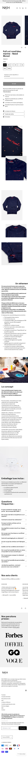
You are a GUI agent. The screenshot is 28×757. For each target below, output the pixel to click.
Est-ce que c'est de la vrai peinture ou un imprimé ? (13, 515)
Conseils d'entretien (5, 696)
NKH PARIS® (8, 742)
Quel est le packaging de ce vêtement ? (12, 538)
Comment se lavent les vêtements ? (11, 519)
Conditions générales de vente (8, 704)
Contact (3, 709)
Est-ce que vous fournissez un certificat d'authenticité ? (12, 534)
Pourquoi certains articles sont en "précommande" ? (11, 524)
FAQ (2, 700)
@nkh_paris (16, 627)
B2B (2, 708)
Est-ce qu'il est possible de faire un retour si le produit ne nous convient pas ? (13, 551)
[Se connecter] (17, 8)
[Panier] (23, 8)
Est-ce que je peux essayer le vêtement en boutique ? (12, 556)
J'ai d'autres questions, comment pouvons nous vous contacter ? (10, 566)
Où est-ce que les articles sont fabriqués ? (13, 542)
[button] (20, 8)
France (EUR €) (6, 737)
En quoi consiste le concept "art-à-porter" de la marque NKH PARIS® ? (11, 510)
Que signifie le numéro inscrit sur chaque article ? (13, 529)
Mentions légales (5, 706)
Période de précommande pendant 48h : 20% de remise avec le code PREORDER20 (14, 1)
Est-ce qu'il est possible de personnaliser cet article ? (13, 561)
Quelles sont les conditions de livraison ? (13, 546)
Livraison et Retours (5, 702)
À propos (3, 694)
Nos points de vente (5, 698)
